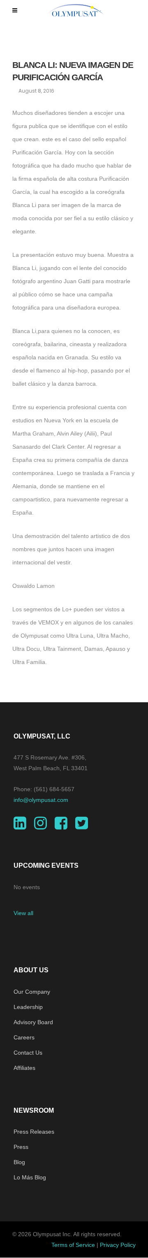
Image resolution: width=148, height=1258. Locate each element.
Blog (19, 1162)
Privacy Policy (118, 1245)
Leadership (28, 1007)
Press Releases (34, 1131)
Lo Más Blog (30, 1177)
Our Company (32, 991)
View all (23, 913)
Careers (24, 1037)
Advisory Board (33, 1022)
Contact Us (28, 1052)
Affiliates (24, 1068)
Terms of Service (73, 1245)
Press (21, 1147)
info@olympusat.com (41, 800)
